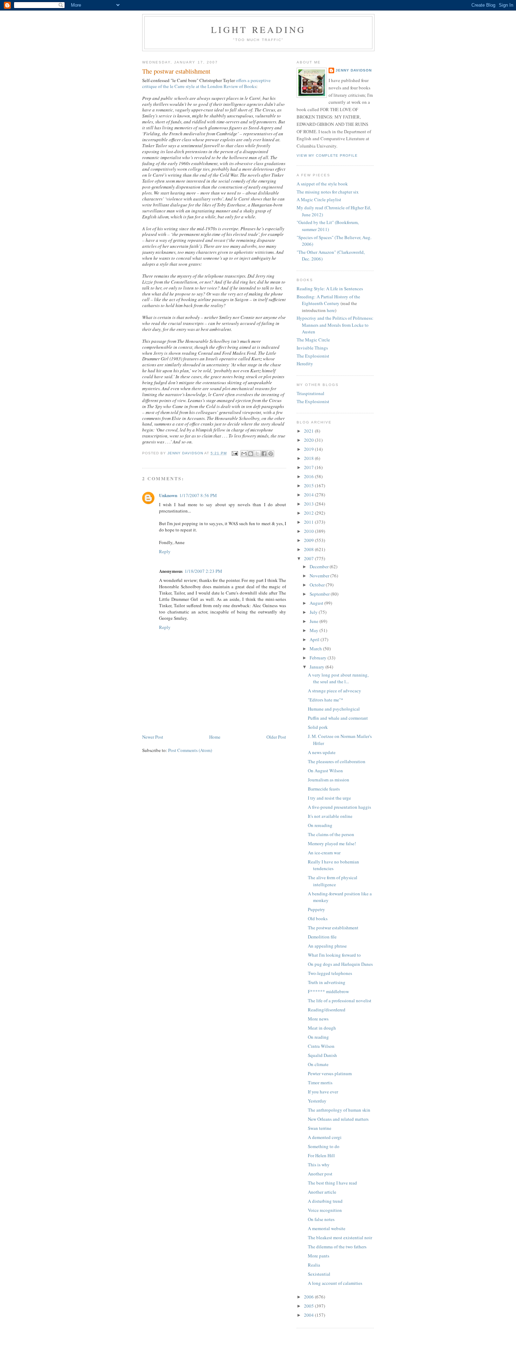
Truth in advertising (326, 982)
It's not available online (330, 816)
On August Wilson (325, 770)
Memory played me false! (332, 843)
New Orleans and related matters (338, 1119)
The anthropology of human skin (339, 1110)
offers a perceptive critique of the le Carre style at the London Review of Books (206, 83)
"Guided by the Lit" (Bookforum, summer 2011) (328, 225)
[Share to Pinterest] (270, 453)
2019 (309, 449)
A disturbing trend (325, 1201)
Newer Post (152, 737)
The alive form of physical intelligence (332, 881)
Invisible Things (312, 348)
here (331, 310)
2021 (309, 431)
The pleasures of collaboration (336, 761)
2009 (309, 540)
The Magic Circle (313, 340)
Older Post (276, 737)
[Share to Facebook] (263, 453)
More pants (318, 1256)
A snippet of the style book (322, 184)
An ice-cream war (324, 852)
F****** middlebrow (328, 991)
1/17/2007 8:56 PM (198, 495)
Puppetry (316, 909)
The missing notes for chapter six (328, 192)
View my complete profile (327, 155)
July (314, 612)
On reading (318, 1037)
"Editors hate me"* (325, 700)
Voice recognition (325, 1210)
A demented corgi (325, 1137)
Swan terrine (319, 1128)
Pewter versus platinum (330, 1073)
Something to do (323, 1146)
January (317, 667)
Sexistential (319, 1274)
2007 (309, 558)
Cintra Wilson (321, 1046)
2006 (309, 1297)
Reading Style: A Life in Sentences (330, 288)
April (315, 639)
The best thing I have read (332, 1183)
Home (214, 737)
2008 (309, 549)
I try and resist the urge (329, 798)
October (318, 585)
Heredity (305, 363)
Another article (322, 1192)
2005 (309, 1306)
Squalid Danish (322, 1055)
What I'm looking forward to (334, 955)
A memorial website (326, 1228)
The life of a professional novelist (339, 1000)
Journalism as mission (328, 779)
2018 (309, 458)
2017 (309, 467)
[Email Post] (235, 453)
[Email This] (243, 453)
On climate (318, 1064)
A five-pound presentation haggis (339, 807)
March (316, 648)
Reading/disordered (326, 1009)
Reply (165, 551)
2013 (309, 504)
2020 (309, 440)
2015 (309, 485)
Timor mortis (320, 1082)
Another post (320, 1174)
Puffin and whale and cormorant (338, 718)
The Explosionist (313, 356)
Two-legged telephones (330, 973)
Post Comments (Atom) (190, 750)
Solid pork (318, 727)
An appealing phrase (327, 946)
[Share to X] (257, 453)
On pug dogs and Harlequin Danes (340, 964)
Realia (314, 1265)
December (320, 566)
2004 (309, 1315)
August (317, 603)
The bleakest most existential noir (340, 1237)
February (319, 657)
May (314, 630)
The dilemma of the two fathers (337, 1246)
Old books (318, 918)
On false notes (321, 1219)
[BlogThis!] (250, 453)
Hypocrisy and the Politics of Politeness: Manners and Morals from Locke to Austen (335, 325)
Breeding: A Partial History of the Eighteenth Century (328, 300)
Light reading (258, 29)
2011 (309, 522)
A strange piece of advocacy (334, 690)
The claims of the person (331, 834)
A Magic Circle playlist (319, 199)
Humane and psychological (334, 709)
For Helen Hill (321, 1155)
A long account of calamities (335, 1283)
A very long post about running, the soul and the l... (338, 678)
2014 (309, 494)
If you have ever (323, 1091)
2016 (309, 476)
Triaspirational (310, 393)
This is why (319, 1164)
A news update (322, 752)
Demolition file (322, 937)
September (320, 594)
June (314, 621)
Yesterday (317, 1101)
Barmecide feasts (324, 789)
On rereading (320, 825)
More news (318, 1019)
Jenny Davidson (354, 70)
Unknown (168, 495)
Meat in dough (322, 1028)
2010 (309, 531)
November (320, 575)
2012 (309, 513)
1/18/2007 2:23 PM (203, 571)
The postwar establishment (333, 927)
